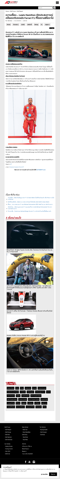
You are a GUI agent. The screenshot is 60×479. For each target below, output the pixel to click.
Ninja (44, 407)
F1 (41, 25)
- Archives (42, 434)
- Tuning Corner (9, 449)
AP (11, 164)
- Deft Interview (8, 439)
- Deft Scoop (8, 432)
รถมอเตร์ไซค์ (10, 403)
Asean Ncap (10, 388)
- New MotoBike (26, 432)
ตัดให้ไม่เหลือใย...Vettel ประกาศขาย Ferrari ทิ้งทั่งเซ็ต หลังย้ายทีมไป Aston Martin (28, 202)
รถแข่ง (23, 25)
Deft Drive (24, 434)
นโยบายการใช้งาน (27, 446)
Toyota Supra (25, 395)
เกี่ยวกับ (24, 444)
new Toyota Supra (12, 399)
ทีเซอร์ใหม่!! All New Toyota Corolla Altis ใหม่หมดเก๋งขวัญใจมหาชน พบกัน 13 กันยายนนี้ (29, 250)
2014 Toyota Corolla (33, 399)
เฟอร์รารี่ (29, 25)
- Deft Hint (7, 434)
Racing (36, 25)
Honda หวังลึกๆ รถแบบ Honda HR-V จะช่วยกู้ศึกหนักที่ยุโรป (26, 335)
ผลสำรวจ (44, 403)
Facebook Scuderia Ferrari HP (17, 167)
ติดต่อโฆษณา (25, 449)
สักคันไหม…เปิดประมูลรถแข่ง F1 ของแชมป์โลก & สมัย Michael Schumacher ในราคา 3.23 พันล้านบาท (30, 207)
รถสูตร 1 (47, 25)
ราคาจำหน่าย (10, 395)
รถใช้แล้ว (37, 403)
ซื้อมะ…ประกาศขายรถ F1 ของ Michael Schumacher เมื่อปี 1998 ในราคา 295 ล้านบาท (30, 204)
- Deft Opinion (8, 437)
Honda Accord (42, 388)
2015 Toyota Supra (36, 395)
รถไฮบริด (22, 392)
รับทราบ (53, 474)
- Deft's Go (7, 454)
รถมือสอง (30, 403)
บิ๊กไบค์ (18, 403)
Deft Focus (13, 11)
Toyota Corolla (22, 399)
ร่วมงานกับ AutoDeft (27, 454)
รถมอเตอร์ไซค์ (30, 407)
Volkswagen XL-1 (40, 392)
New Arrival (25, 427)
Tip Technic (43, 427)
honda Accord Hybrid (12, 392)
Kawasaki (38, 407)
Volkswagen (30, 392)
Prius (21, 388)
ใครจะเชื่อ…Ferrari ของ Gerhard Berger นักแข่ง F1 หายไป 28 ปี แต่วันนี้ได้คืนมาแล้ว (29, 211)
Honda (34, 388)
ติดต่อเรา (24, 451)
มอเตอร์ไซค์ (44, 399)
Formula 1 (15, 25)
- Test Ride (25, 439)
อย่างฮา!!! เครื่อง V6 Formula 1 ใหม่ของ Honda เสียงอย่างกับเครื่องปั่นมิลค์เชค (29, 312)
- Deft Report (8, 429)
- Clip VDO (7, 451)
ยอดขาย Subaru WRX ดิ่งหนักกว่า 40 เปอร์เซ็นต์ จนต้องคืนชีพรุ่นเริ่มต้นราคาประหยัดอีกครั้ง (30, 370)
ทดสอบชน (28, 388)
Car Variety (7, 444)
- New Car (24, 429)
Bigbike (24, 403)
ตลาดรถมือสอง (20, 407)
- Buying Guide (43, 429)
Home (7, 11)
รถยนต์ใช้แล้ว (10, 407)
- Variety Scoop (8, 446)
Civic (17, 388)
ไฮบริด (48, 392)
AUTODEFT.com (41, 170)
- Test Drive (25, 437)
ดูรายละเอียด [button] (44, 474)
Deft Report (20, 11)
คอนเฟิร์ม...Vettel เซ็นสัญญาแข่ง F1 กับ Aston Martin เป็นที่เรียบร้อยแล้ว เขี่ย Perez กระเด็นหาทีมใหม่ (31, 198)
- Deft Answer (43, 432)
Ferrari (8, 25)
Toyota (18, 395)
